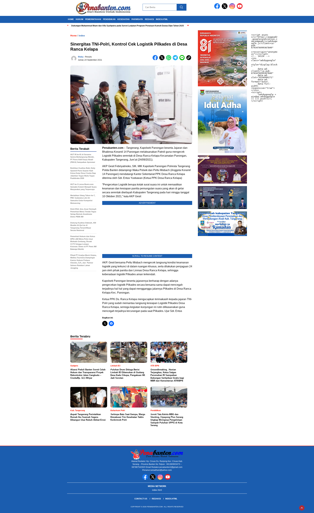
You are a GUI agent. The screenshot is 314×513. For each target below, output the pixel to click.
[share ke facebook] (156, 59)
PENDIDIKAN (109, 19)
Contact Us (140, 499)
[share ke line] (182, 59)
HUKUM (79, 19)
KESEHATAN (123, 19)
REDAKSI (149, 19)
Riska (80, 57)
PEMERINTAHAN (93, 19)
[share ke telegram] (176, 59)
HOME (71, 19)
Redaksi (156, 499)
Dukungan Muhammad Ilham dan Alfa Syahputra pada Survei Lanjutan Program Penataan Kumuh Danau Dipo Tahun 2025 (127, 26)
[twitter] (225, 8)
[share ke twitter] (162, 59)
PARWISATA (137, 19)
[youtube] (240, 8)
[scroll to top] (302, 508)
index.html (162, 19)
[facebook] (217, 8)
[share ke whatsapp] (169, 59)
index (82, 35)
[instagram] (232, 8)
